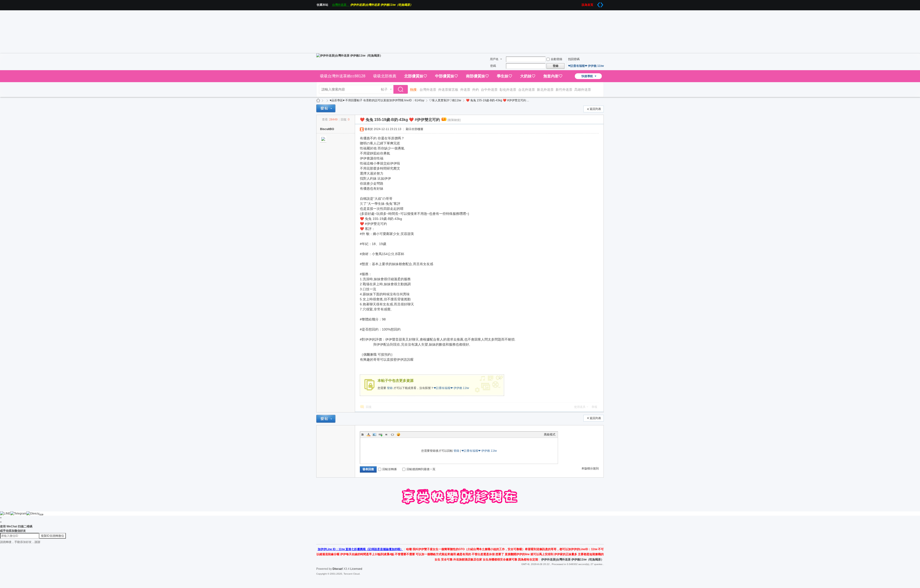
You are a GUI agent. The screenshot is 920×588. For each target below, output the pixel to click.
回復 (369, 407)
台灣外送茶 (340, 4)
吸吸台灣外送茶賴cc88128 (342, 76)
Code (392, 434)
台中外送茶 (489, 89)
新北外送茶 (545, 89)
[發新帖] (325, 108)
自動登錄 (556, 59)
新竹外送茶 (564, 89)
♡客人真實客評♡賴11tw (445, 100)
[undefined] (41, 514)
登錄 (390, 388)
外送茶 (465, 89)
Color (368, 434)
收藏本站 (324, 4)
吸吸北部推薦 (384, 76)
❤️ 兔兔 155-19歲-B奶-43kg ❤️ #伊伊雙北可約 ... (497, 100)
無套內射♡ (553, 76)
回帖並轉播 (389, 469)
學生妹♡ (504, 76)
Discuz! (338, 569)
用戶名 (494, 59)
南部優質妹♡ (477, 76)
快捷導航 (587, 76)
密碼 (493, 66)
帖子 (384, 89)
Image (374, 434)
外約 (475, 89)
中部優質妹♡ (446, 76)
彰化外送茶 (508, 89)
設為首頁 (589, 4)
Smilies (398, 434)
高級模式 (549, 434)
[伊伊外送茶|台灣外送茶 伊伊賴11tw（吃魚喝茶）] (349, 55)
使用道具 (580, 407)
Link (380, 434)
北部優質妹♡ (415, 76)
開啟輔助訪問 (580, 3)
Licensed (356, 569)
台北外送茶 (526, 89)
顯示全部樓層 (414, 129)
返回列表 (595, 109)
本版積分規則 (590, 468)
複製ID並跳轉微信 (52, 535)
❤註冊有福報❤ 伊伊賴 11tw (586, 66)
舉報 (594, 407)
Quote (386, 434)
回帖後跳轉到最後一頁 (421, 469)
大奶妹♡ (527, 76)
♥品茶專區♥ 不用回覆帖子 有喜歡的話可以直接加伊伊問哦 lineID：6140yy (377, 100)
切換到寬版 (600, 4)
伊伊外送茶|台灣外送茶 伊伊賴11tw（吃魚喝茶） (381, 4)
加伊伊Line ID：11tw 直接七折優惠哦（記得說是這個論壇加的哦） (360, 549)
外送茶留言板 (448, 89)
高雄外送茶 (582, 89)
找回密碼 (574, 59)
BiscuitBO (327, 129)
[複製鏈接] (454, 120)
